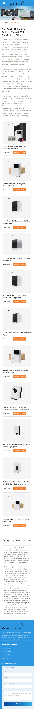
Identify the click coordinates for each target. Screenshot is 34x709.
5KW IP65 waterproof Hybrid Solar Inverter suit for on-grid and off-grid (16, 408)
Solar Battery (6, 655)
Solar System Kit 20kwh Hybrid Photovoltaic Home (14, 185)
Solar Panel (6, 658)
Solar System (6, 648)
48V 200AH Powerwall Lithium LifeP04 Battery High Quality (16, 445)
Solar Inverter (6, 652)
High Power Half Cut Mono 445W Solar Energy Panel (17, 222)
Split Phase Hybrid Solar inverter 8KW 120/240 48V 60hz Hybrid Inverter (16, 483)
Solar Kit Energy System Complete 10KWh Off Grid (15, 371)
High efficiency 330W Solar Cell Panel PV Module (16, 259)
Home (7, 22)
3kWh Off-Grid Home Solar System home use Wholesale (15, 147)
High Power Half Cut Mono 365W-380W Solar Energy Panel (15, 296)
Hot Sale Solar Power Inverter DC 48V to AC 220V (16, 520)
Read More (6, 153)
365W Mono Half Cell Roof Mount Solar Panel (17, 334)
